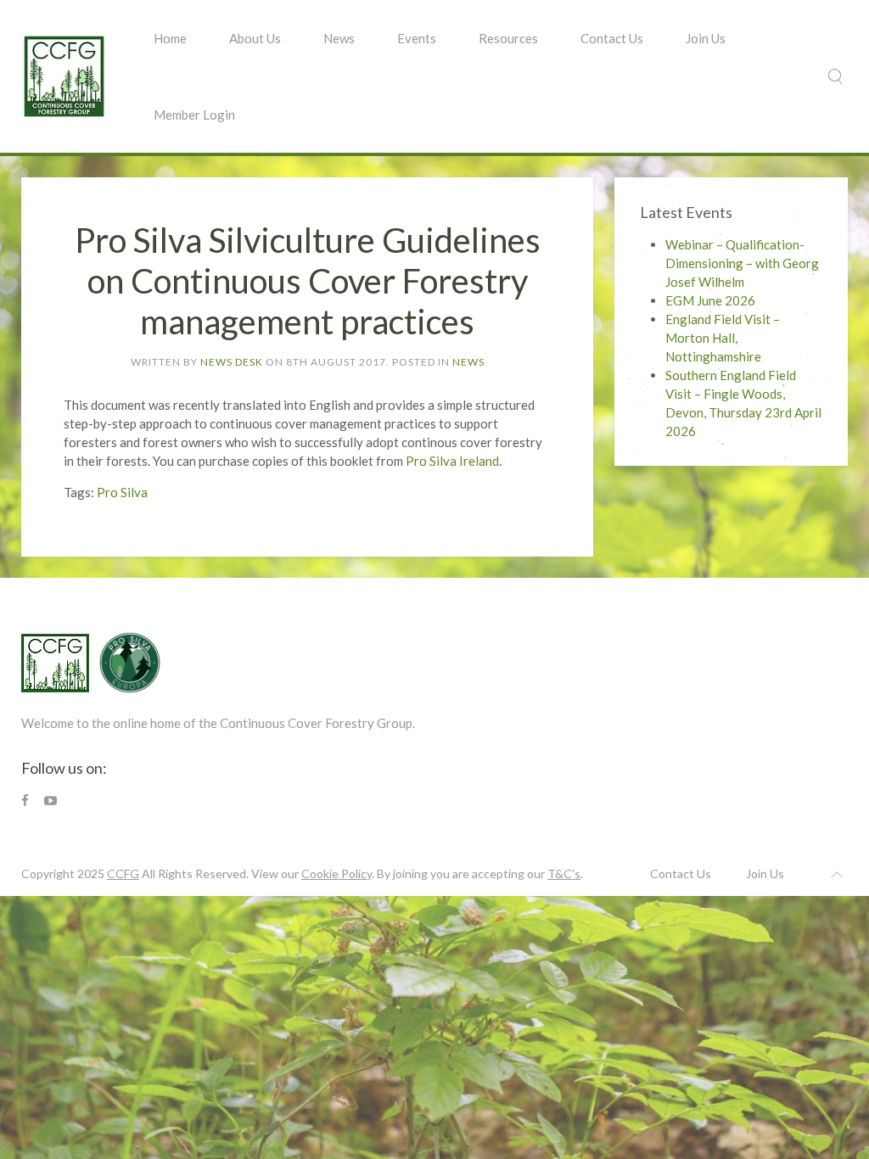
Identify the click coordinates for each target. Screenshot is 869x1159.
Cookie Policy (336, 873)
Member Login (194, 114)
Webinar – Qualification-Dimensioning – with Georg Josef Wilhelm (742, 263)
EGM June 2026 (710, 300)
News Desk (231, 362)
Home (170, 38)
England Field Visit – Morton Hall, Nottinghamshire (722, 337)
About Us (255, 38)
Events (416, 38)
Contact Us (611, 38)
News (339, 38)
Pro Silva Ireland (452, 460)
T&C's (563, 873)
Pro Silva (122, 492)
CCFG (123, 873)
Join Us (706, 38)
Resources (508, 38)
